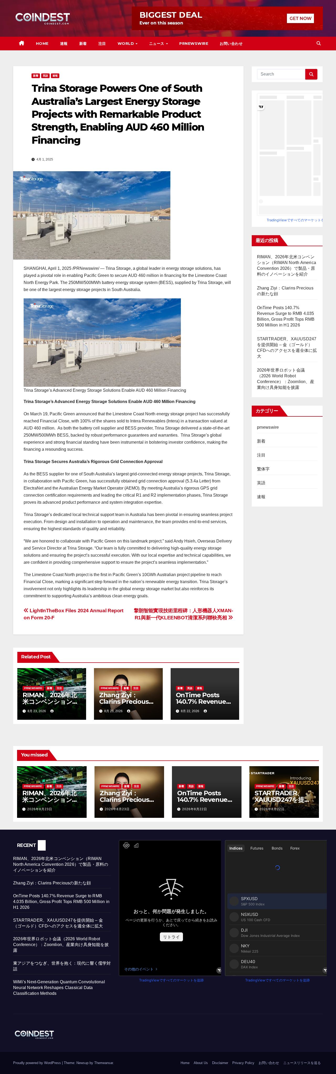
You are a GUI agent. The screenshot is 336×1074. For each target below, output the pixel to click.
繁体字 (263, 469)
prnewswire (33, 688)
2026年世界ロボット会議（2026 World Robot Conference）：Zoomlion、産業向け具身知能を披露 (61, 945)
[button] (319, 43)
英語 (45, 75)
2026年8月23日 (39, 809)
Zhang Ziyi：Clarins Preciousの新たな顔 (127, 701)
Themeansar (103, 1063)
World (126, 43)
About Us (201, 1063)
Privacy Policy (243, 1063)
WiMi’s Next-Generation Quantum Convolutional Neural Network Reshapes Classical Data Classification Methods (59, 988)
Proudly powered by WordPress (37, 1063)
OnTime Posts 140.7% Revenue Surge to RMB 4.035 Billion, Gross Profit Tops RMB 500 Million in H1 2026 (61, 902)
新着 (83, 43)
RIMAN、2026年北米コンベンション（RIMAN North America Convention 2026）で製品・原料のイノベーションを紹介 (60, 864)
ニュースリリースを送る (302, 1063)
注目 (102, 43)
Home (42, 43)
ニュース (157, 43)
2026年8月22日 (194, 809)
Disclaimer (220, 1063)
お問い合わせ (231, 43)
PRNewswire (193, 43)
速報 (64, 43)
